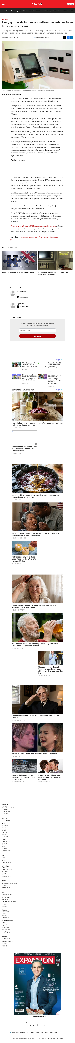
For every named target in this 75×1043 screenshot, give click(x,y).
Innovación (5, 903)
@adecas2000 (16, 94)
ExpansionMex (42, 1025)
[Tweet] (64, 37)
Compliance (23, 1038)
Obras (55, 11)
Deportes (5, 871)
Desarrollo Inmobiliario (9, 883)
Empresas (18, 11)
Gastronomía (6, 938)
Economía (31, 11)
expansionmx (31, 1025)
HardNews (54, 237)
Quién (4, 840)
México (4, 827)
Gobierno (5, 825)
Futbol (4, 922)
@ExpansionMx (24, 306)
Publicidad (14, 1038)
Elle (3, 855)
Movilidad (5, 899)
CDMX (4, 830)
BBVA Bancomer (44, 237)
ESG (59, 11)
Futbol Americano (7, 925)
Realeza (4, 843)
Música (4, 875)
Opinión (4, 834)
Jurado (4, 948)
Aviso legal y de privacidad (37, 1038)
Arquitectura (6, 887)
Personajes (5, 943)
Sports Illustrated (7, 920)
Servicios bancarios (32, 237)
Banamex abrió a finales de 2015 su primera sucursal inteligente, (33, 226)
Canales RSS (51, 1038)
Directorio (59, 1038)
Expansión (20, 304)
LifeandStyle (6, 820)
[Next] (71, 260)
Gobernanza (6, 897)
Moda (3, 846)
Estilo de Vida (6, 947)
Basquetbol (5, 927)
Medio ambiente (7, 894)
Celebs (4, 860)
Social (4, 896)
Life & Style (5, 866)
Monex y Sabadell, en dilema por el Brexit (18, 272)
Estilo (3, 867)
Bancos (23, 237)
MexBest (4, 936)
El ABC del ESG (7, 904)
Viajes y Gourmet (7, 850)
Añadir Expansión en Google (41, 37)
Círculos (4, 845)
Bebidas (4, 940)
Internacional (39, 11)
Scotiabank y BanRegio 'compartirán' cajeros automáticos (53, 273)
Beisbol (4, 924)
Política (25, 11)
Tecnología (48, 11)
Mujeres (64, 11)
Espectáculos (6, 841)
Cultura (4, 852)
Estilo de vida (6, 862)
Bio (17, 294)
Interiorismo (6, 889)
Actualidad (5, 911)
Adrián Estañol (21, 291)
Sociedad (5, 836)
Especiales (5, 917)
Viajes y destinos (7, 941)
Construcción (6, 882)
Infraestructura (7, 885)
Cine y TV (5, 873)
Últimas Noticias (9, 11)
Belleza (4, 848)
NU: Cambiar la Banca (37, 1017)
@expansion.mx (37, 1025)
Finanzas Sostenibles (9, 901)
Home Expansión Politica (10, 808)
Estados (4, 832)
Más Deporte (6, 929)
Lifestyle (5, 931)
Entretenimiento (7, 869)
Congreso (5, 829)
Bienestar (5, 945)
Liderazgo (5, 913)
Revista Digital (70, 4)
